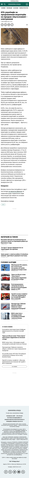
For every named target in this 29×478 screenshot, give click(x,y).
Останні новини (7, 326)
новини (3, 8)
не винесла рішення (15, 191)
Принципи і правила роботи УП (14, 421)
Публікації (9, 8)
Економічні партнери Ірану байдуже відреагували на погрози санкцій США (13, 331)
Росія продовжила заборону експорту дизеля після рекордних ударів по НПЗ (19, 286)
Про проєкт (19, 415)
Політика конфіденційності (14, 417)
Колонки (15, 8)
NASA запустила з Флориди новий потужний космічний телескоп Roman (18, 316)
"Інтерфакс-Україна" (20, 430)
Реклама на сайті (10, 415)
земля (3, 204)
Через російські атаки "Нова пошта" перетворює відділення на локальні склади (18, 277)
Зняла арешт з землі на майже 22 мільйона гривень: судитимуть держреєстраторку (14, 255)
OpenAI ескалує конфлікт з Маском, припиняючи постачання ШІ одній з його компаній (19, 296)
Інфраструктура (23, 8)
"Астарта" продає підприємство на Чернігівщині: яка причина (12, 248)
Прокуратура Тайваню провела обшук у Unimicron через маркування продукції (18, 306)
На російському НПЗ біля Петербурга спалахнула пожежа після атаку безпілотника (14, 355)
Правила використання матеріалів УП (14, 419)
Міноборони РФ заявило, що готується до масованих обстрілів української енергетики (19, 267)
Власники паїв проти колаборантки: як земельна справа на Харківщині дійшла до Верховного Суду (14, 241)
